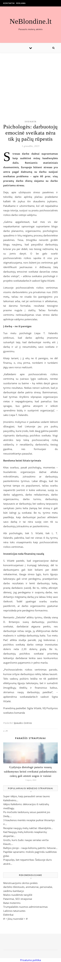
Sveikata (30, 121)
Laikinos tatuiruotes (14, 910)
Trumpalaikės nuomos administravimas (25, 906)
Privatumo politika (30, 960)
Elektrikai (8, 914)
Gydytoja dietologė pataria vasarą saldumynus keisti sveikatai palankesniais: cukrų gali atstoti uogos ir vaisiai (30, 771)
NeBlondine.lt (31, 21)
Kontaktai (9, 3)
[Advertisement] (30, 81)
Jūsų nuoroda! (15, 918)
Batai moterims (11, 902)
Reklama (21, 3)
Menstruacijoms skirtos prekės (20, 883)
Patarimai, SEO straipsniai (17, 898)
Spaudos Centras (23, 722)
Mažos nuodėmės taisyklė (17, 894)
